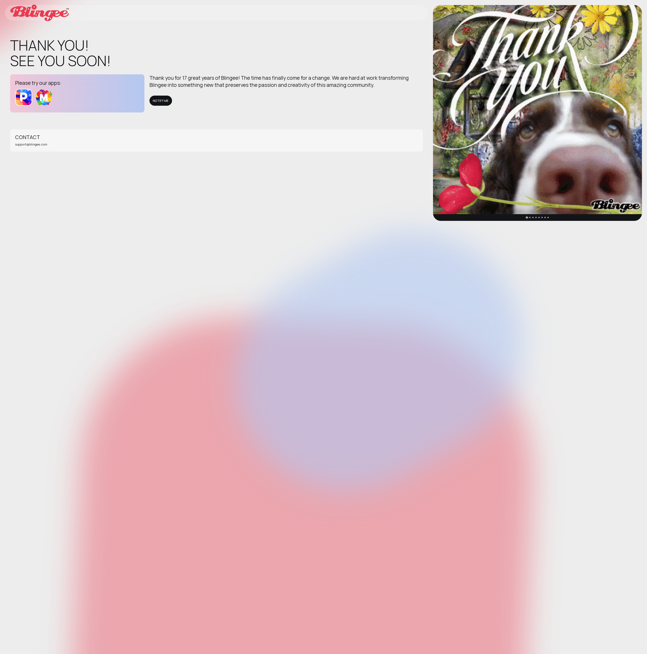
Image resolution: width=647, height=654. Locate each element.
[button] (527, 217)
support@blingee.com (31, 144)
